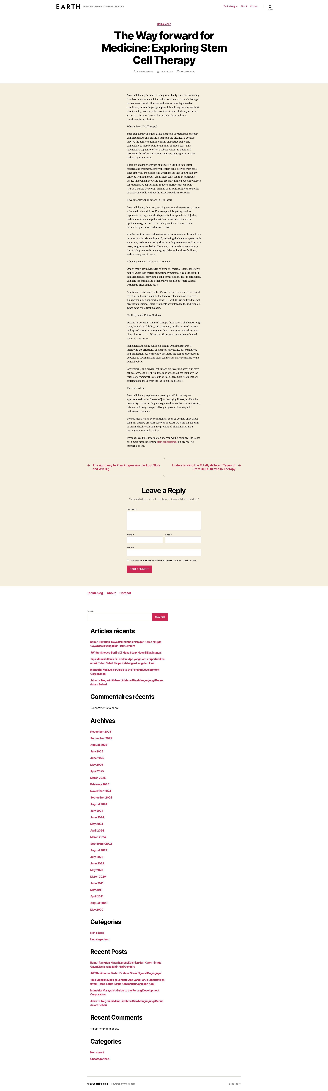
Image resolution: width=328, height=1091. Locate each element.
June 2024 (97, 817)
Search (90, 611)
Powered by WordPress (123, 1083)
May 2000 (96, 909)
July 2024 (96, 810)
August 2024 (98, 804)
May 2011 (96, 889)
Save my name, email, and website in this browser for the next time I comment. (163, 560)
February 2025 (99, 784)
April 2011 (96, 896)
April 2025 (97, 771)
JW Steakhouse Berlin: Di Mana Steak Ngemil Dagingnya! (125, 652)
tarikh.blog (102, 1083)
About (244, 6)
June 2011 (97, 883)
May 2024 (96, 824)
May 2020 (96, 870)
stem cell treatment (167, 442)
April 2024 (97, 830)
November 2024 (100, 791)
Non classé (164, 24)
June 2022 (97, 863)
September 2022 (101, 843)
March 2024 (98, 837)
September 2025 (101, 738)
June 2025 (97, 758)
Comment (132, 509)
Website (130, 547)
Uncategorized (99, 939)
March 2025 (98, 777)
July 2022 (96, 857)
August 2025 (98, 744)
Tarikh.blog (229, 6)
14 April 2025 (167, 71)
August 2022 (98, 850)
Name (130, 535)
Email (168, 535)
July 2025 (96, 751)
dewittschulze (146, 71)
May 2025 (96, 764)
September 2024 (101, 797)
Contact (254, 6)
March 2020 (98, 876)
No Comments (187, 71)
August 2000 (98, 903)
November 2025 (100, 731)
